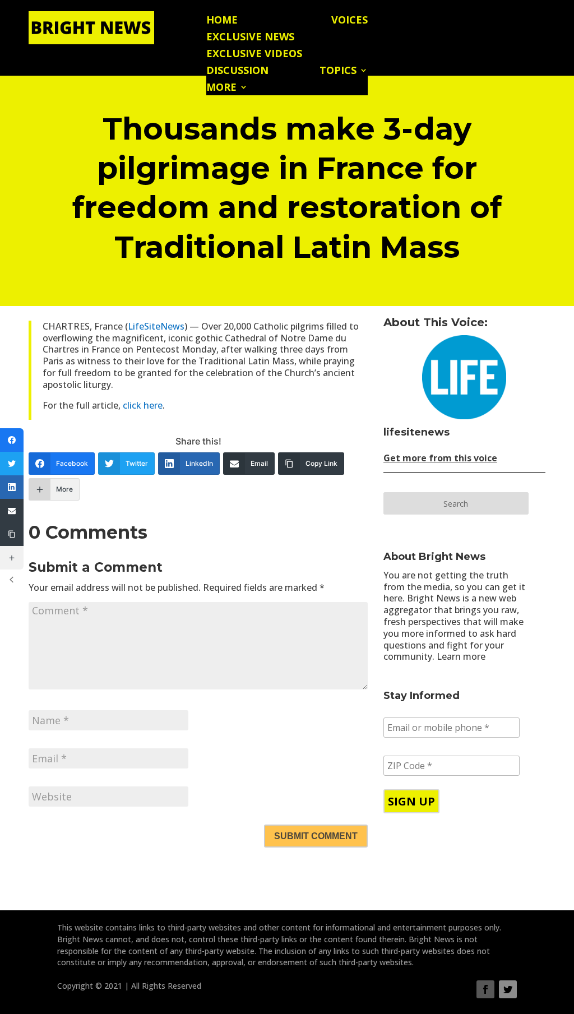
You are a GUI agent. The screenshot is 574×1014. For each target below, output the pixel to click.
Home (222, 21)
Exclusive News (250, 38)
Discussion (237, 71)
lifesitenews (416, 432)
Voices (349, 21)
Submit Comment (316, 836)
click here (143, 405)
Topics (338, 71)
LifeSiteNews (156, 326)
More (221, 88)
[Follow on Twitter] (508, 989)
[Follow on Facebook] (485, 989)
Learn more (461, 656)
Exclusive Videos (254, 54)
